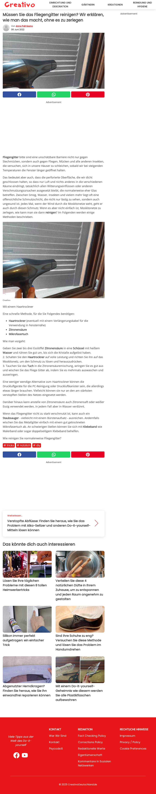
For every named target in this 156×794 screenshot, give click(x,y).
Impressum (127, 736)
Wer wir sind (57, 736)
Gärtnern (88, 4)
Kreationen (115, 4)
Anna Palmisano (24, 26)
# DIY (36, 445)
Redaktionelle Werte (91, 748)
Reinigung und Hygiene (142, 4)
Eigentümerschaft (90, 755)
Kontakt (54, 742)
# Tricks (9, 445)
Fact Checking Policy (92, 736)
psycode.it (56, 748)
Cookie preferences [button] (133, 748)
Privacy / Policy (130, 742)
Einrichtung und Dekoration (60, 4)
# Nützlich (23, 445)
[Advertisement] (53, 125)
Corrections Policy (90, 742)
